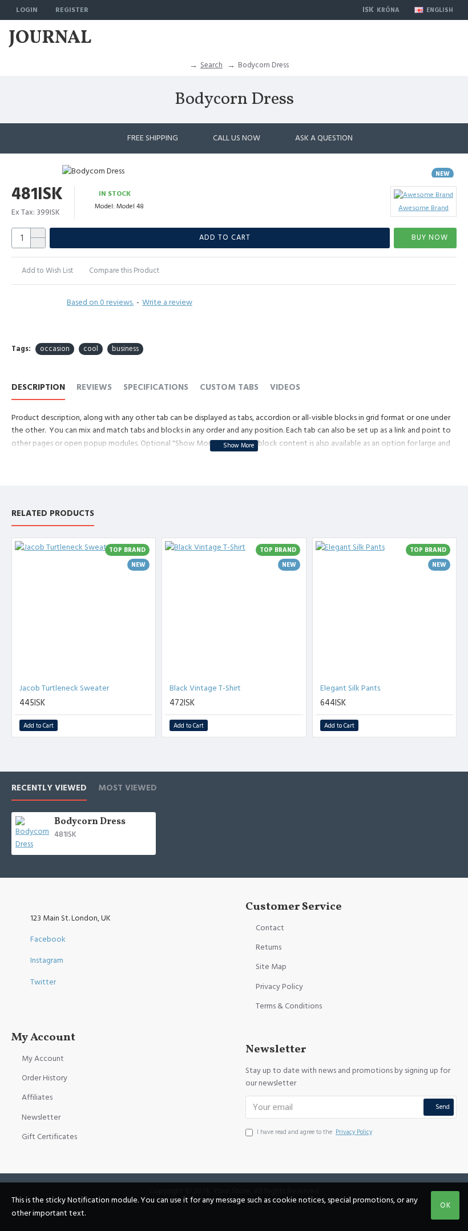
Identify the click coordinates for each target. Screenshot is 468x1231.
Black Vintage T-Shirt (205, 688)
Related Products (52, 513)
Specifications (155, 387)
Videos (285, 387)
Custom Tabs (229, 387)
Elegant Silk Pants (350, 688)
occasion (55, 349)
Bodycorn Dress (90, 822)
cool (90, 349)
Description (38, 387)
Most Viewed (127, 788)
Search (211, 65)
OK (445, 1205)
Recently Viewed (49, 788)
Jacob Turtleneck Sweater (64, 688)
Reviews (94, 387)
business (125, 349)
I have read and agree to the (314, 1132)
